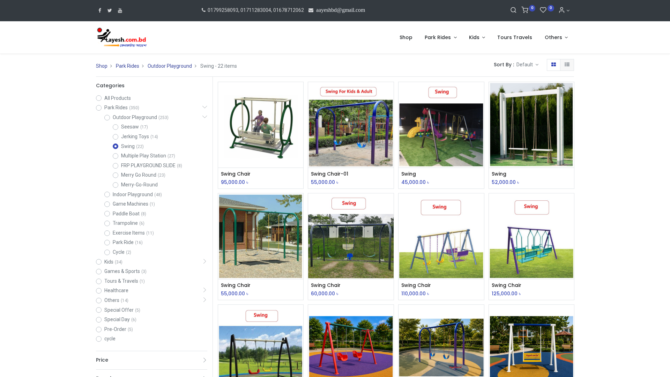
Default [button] (525, 64)
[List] (567, 65)
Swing (408, 174)
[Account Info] (564, 10)
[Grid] (553, 65)
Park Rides (127, 66)
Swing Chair (236, 174)
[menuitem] (406, 37)
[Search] (513, 10)
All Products (117, 98)
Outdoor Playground (170, 66)
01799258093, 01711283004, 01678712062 (255, 10)
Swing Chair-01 (329, 174)
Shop (101, 66)
